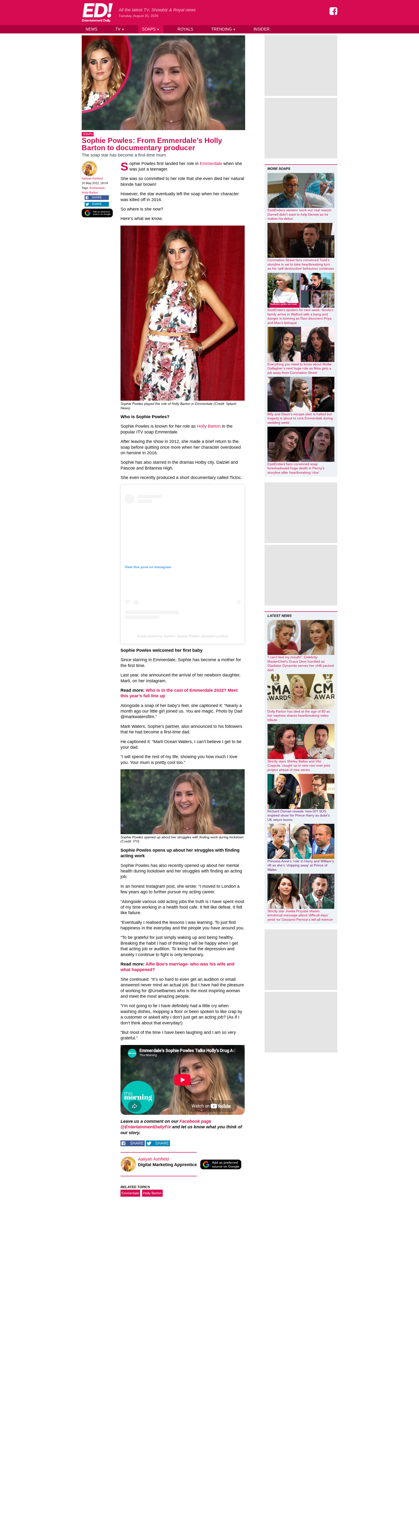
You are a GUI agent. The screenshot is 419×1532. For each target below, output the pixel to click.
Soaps (151, 29)
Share (97, 197)
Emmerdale (97, 188)
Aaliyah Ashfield (92, 178)
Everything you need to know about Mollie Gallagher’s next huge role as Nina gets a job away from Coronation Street (299, 368)
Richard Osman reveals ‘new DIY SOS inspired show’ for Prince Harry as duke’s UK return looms (298, 815)
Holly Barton (90, 192)
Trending (223, 29)
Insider (262, 29)
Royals (185, 29)
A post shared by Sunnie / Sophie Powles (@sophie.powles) (182, 636)
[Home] (97, 12)
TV (119, 29)
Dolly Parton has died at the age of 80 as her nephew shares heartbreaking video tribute (298, 715)
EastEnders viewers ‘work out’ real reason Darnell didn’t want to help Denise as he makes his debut (299, 214)
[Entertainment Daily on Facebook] (333, 11)
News (91, 29)
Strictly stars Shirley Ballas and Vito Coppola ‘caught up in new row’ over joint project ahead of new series (298, 765)
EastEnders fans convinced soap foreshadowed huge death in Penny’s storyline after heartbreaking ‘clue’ (295, 468)
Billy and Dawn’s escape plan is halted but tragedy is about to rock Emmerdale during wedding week (300, 418)
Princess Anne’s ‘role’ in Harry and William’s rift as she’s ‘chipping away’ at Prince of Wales (300, 865)
